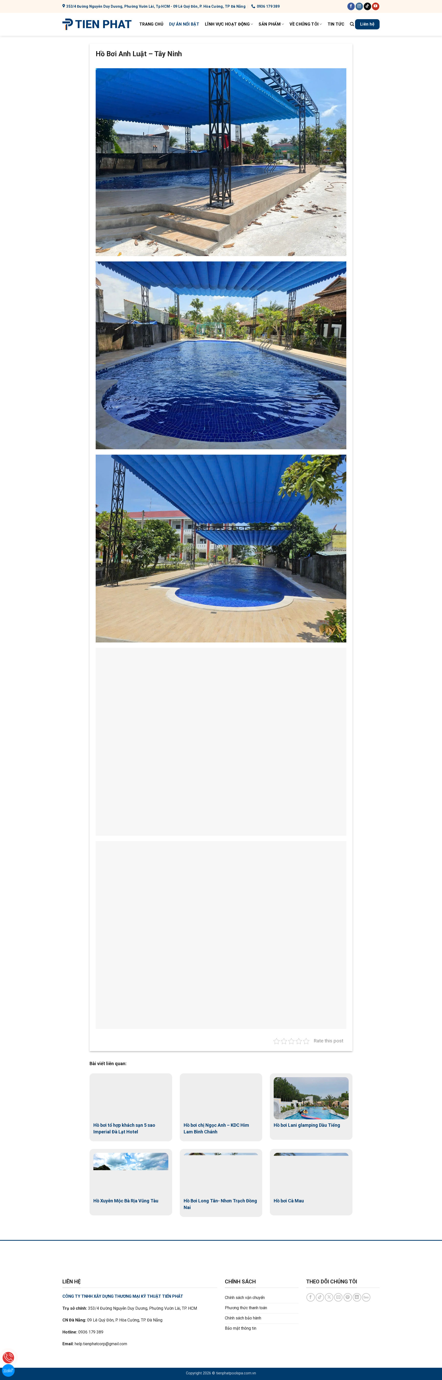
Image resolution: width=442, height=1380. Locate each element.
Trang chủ (151, 24)
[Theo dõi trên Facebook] (351, 6)
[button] (352, 24)
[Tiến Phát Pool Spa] (97, 24)
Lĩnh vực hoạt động (227, 24)
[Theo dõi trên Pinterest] (348, 1297)
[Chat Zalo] (8, 1370)
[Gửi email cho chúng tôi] (338, 1297)
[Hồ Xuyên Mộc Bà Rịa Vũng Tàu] (130, 1174)
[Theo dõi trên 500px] (366, 1297)
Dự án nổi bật (184, 24)
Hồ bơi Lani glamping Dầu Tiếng (307, 1125)
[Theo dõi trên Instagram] (359, 6)
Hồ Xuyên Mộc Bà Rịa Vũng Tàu (125, 1200)
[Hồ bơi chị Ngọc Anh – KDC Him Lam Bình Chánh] (221, 1098)
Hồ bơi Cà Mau (289, 1200)
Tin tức (336, 24)
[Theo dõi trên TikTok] (367, 6)
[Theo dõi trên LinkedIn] (357, 1297)
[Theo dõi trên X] (329, 1297)
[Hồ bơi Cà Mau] (311, 1174)
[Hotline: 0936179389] (8, 1357)
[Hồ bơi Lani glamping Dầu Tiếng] (311, 1098)
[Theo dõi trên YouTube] (375, 6)
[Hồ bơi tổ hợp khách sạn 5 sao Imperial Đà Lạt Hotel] (130, 1098)
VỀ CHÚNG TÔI (304, 24)
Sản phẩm (270, 24)
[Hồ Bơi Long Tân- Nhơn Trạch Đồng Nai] (221, 1174)
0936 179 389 (90, 1332)
